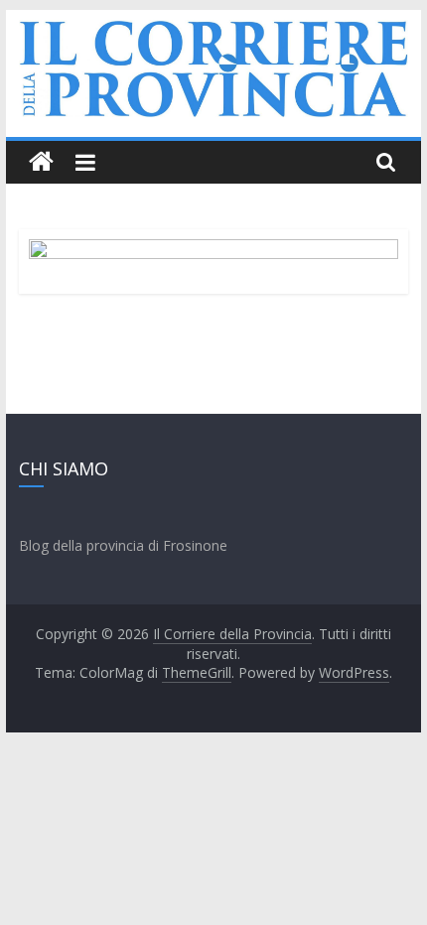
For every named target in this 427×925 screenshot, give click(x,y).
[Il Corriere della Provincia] (41, 162)
